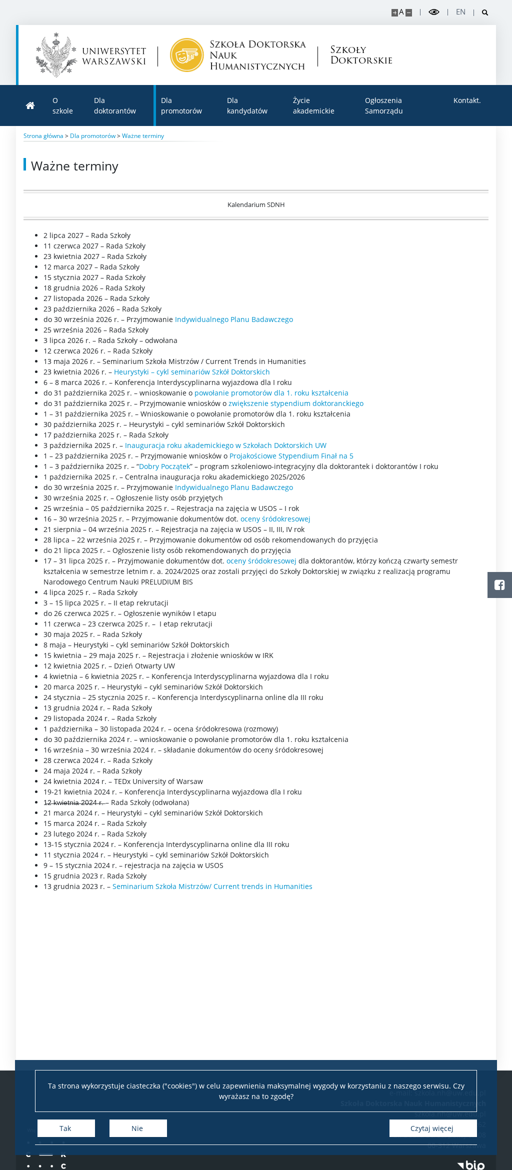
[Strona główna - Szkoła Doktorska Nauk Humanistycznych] (238, 55)
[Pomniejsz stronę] (409, 12)
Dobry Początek (164, 466)
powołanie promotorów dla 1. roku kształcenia (271, 393)
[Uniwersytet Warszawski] (91, 55)
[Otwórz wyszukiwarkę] (481, 13)
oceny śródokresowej (275, 519)
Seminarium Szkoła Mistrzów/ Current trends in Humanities (212, 886)
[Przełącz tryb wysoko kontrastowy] (434, 12)
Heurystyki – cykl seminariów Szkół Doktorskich (192, 371)
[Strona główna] (30, 105)
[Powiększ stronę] (395, 12)
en (461, 12)
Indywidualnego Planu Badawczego (234, 319)
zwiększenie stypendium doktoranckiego (296, 403)
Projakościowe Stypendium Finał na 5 (292, 455)
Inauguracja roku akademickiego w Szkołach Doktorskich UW (225, 445)
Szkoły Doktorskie (358, 55)
